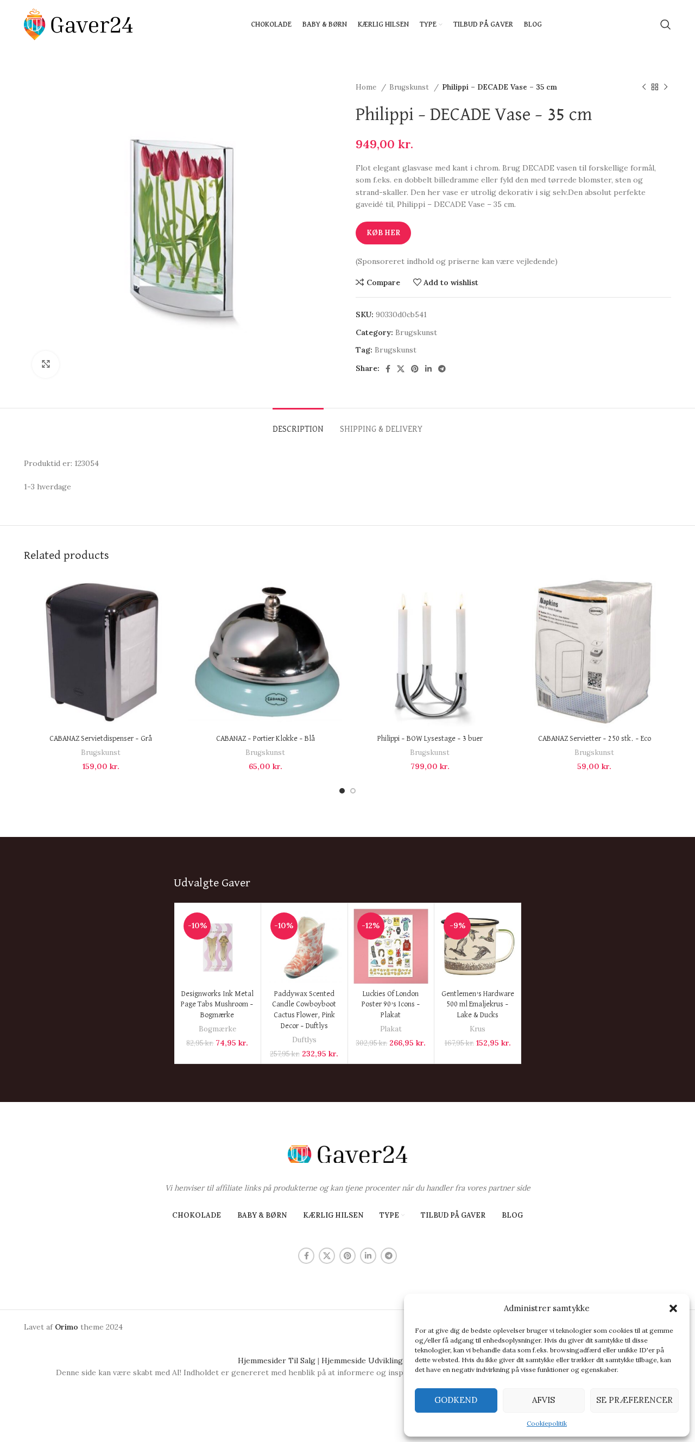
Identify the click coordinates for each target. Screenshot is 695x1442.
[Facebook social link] (388, 369)
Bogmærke (217, 1029)
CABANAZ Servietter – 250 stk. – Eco (594, 738)
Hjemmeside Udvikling (362, 1360)
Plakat (391, 1029)
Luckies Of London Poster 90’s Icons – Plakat (391, 1004)
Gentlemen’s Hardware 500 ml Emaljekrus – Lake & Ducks (477, 1004)
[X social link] (401, 369)
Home (367, 87)
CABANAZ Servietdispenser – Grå (100, 738)
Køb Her (383, 232)
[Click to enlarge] (45, 364)
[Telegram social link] (442, 369)
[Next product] (665, 87)
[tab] (298, 424)
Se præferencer (634, 1400)
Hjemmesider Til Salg (276, 1360)
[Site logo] (78, 24)
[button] (673, 1308)
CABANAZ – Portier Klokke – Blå (265, 738)
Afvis (543, 1400)
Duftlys (304, 1039)
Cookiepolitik (547, 1423)
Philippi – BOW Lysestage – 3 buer (430, 738)
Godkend (455, 1400)
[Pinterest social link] (415, 369)
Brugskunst (410, 87)
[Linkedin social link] (428, 369)
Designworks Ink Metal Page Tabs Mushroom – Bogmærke (217, 1004)
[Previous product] (644, 87)
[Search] (666, 24)
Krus (477, 1029)
